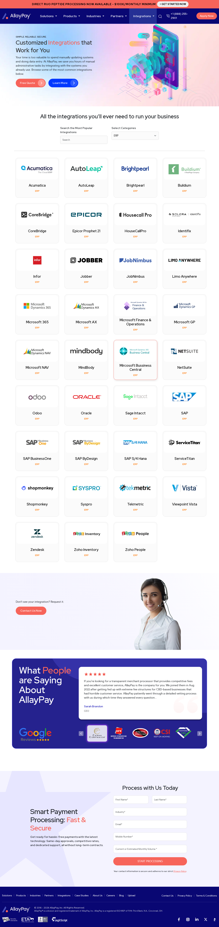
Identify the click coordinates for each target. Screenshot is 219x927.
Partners (117, 16)
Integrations (142, 16)
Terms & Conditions (206, 895)
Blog (121, 895)
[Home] (16, 16)
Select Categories (124, 128)
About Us (97, 895)
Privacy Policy (179, 871)
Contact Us (167, 895)
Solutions (47, 16)
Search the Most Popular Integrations (76, 130)
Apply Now (207, 16)
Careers (110, 895)
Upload (131, 895)
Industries (94, 16)
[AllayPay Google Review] (35, 735)
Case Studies (82, 895)
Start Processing (150, 861)
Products (70, 16)
